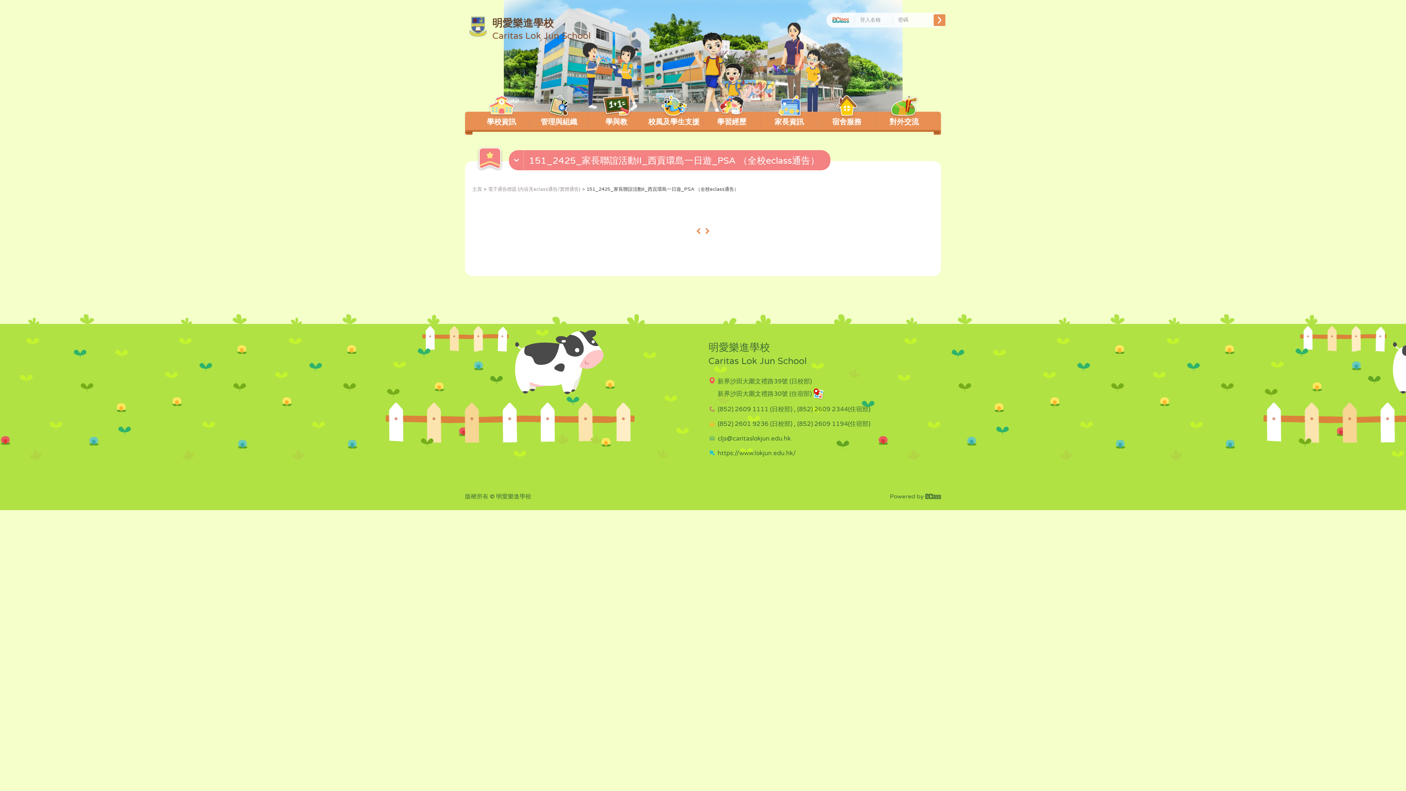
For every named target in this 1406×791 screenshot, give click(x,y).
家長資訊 (789, 122)
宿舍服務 (847, 122)
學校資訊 (501, 122)
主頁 (477, 189)
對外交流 (904, 122)
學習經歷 (732, 122)
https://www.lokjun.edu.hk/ (757, 453)
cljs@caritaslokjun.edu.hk (754, 438)
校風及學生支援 (674, 122)
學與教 (617, 122)
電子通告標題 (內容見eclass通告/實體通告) (534, 189)
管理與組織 (559, 122)
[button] (670, 162)
